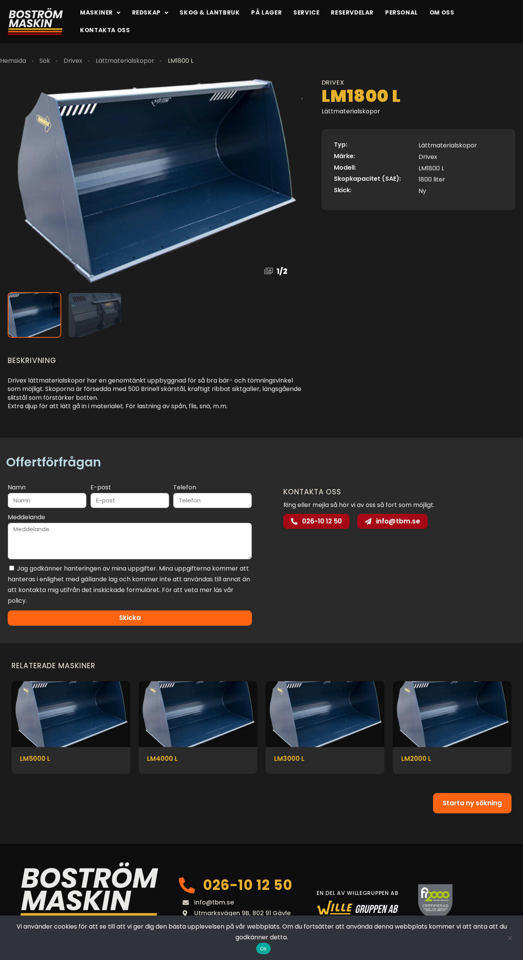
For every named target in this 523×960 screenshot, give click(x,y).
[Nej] (509, 938)
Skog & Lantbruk (210, 12)
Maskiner (96, 12)
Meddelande (26, 517)
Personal (401, 12)
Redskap (146, 12)
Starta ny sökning (472, 803)
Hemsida (13, 60)
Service (306, 12)
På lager (266, 12)
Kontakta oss (105, 30)
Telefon (184, 487)
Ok (263, 948)
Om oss (442, 12)
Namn (17, 487)
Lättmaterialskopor (125, 60)
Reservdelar (352, 12)
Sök (44, 60)
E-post (100, 487)
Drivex (73, 60)
